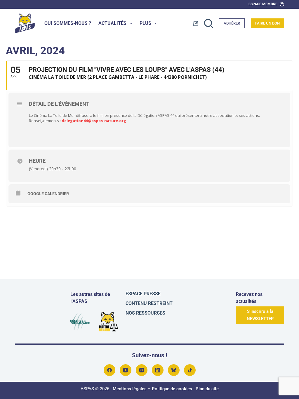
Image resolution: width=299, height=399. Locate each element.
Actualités (112, 23)
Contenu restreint (149, 303)
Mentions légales (130, 388)
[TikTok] (190, 370)
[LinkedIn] (158, 370)
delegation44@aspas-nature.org (94, 120)
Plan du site (207, 388)
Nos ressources (145, 313)
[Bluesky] (174, 370)
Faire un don (267, 23)
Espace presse (143, 293)
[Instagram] (141, 370)
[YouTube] (125, 370)
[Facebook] (109, 370)
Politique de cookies (172, 388)
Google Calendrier (48, 193)
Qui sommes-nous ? (67, 23)
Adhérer (232, 23)
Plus (145, 23)
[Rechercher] (208, 23)
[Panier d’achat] (195, 23)
